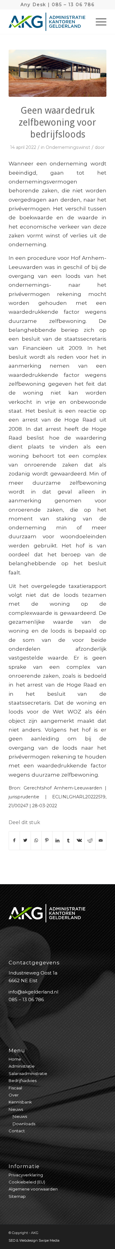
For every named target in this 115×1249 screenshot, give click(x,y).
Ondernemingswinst (68, 147)
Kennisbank (20, 1101)
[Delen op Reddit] (90, 840)
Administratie (22, 1066)
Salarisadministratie (28, 1073)
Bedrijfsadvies (22, 1080)
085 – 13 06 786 (73, 4)
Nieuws (16, 1109)
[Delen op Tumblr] (68, 840)
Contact (17, 1130)
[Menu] (98, 21)
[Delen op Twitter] (25, 840)
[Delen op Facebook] (14, 840)
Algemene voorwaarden (33, 1189)
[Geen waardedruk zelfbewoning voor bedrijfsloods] (57, 73)
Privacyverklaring (26, 1174)
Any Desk (33, 4)
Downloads (24, 1123)
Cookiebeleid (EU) (27, 1181)
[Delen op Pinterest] (47, 840)
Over (14, 1094)
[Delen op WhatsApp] (36, 840)
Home (15, 1059)
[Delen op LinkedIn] (57, 840)
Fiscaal (15, 1087)
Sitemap (17, 1196)
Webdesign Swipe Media (39, 1240)
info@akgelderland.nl (33, 992)
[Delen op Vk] (79, 840)
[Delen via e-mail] (101, 840)
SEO (12, 1240)
